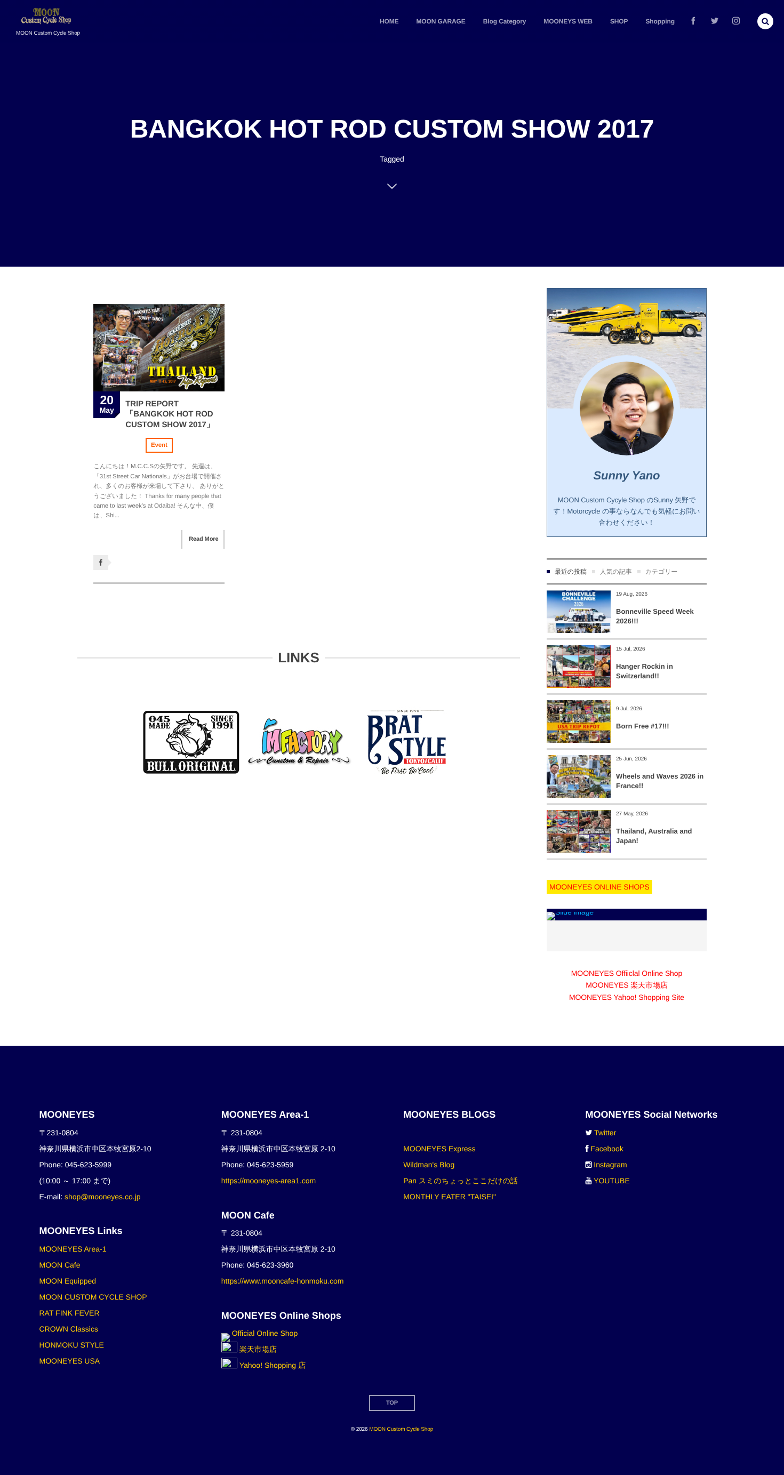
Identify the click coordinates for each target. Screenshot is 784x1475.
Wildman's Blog (428, 1164)
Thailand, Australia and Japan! (654, 836)
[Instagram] (736, 21)
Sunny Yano (627, 475)
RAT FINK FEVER (69, 1313)
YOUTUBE (612, 1180)
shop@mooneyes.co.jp (103, 1196)
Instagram (610, 1164)
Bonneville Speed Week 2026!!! (655, 616)
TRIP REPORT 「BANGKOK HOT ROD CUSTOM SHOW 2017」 (169, 414)
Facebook (606, 1148)
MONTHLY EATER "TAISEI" (449, 1196)
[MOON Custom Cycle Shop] (47, 16)
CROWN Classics (68, 1329)
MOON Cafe (60, 1265)
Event (159, 445)
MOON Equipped (68, 1281)
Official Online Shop (264, 1333)
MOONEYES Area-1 (73, 1249)
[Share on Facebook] (693, 21)
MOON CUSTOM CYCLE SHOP (93, 1297)
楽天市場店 (257, 1349)
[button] (765, 21)
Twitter (605, 1132)
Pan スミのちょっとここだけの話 (460, 1180)
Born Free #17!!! (642, 726)
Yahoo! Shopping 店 (271, 1365)
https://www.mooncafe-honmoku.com (282, 1281)
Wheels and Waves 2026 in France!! (659, 781)
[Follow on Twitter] (715, 21)
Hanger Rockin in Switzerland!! (644, 671)
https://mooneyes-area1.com (268, 1180)
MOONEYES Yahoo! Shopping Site (626, 997)
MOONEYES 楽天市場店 (626, 985)
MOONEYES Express (439, 1148)
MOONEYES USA (69, 1361)
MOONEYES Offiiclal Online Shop (626, 973)
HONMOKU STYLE (71, 1345)
